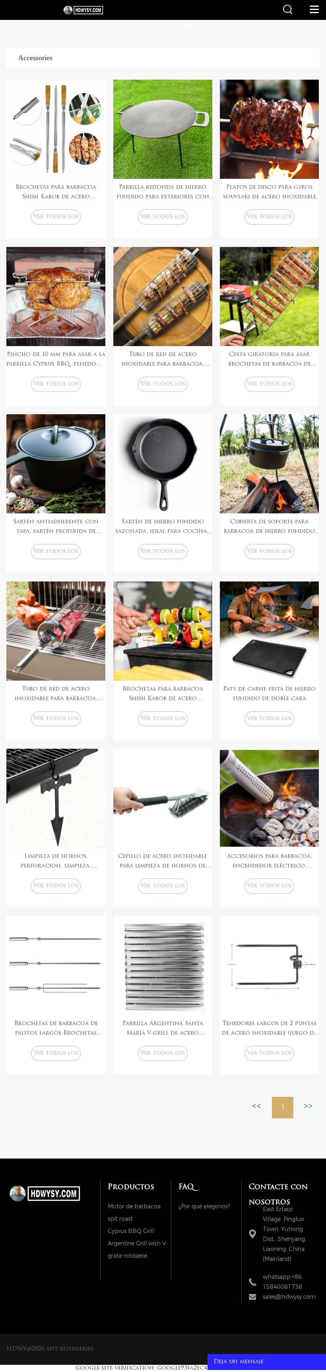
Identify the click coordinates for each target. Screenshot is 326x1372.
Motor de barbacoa (134, 1206)
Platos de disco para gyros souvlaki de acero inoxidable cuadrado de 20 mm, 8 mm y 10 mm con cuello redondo (269, 193)
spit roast (120, 1219)
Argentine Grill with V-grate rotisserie (138, 1245)
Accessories (177, 25)
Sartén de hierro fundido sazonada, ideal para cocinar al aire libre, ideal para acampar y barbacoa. (162, 527)
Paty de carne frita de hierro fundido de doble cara (269, 694)
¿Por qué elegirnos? (204, 1206)
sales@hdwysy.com (289, 1297)
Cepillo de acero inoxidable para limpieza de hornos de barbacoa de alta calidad (162, 862)
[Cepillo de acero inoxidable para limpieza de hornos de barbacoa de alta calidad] (162, 798)
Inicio (141, 25)
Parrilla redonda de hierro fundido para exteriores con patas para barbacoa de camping (162, 193)
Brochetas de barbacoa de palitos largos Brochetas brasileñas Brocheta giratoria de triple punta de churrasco (56, 1029)
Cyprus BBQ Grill (131, 1231)
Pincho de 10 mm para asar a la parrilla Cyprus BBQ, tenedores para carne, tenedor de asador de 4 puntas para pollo (55, 360)
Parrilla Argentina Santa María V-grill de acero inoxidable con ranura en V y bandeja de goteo (162, 1029)
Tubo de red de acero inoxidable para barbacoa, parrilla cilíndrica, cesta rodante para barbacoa (162, 360)
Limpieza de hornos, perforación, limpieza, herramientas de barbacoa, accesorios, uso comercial (56, 862)
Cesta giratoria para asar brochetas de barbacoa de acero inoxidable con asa (269, 360)
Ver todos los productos (55, 219)
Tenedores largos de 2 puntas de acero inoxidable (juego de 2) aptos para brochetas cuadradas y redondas (269, 1029)
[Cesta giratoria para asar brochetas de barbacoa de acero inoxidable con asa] (269, 296)
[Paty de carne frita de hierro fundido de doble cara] (269, 631)
